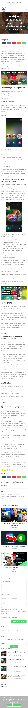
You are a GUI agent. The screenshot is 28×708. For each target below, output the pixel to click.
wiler (3, 492)
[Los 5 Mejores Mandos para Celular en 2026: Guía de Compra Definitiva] (3, 676)
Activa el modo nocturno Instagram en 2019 (14, 568)
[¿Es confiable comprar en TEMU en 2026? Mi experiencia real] (3, 660)
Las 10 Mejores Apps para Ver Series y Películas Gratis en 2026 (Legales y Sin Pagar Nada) (16, 652)
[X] (4, 631)
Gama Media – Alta (5, 688)
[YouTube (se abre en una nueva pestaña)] (15, 4)
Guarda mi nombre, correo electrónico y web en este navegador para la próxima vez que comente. (13, 611)
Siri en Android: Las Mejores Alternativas (14, 546)
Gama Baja (3, 684)
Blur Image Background (8, 101)
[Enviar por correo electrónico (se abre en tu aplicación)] (17, 4)
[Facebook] (8, 631)
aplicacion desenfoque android (13, 481)
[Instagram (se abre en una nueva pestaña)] (13, 4)
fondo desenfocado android (8, 484)
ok (9, 704)
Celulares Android (5, 683)
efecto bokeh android (18, 482)
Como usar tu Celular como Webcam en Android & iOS (14, 524)
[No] (26, 702)
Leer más (16, 704)
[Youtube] (17, 631)
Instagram (4, 333)
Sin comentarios (17, 655)
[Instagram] (13, 631)
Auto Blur (4, 402)
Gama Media (4, 686)
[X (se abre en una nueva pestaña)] (11, 4)
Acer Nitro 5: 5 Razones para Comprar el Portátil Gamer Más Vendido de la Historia (16, 668)
